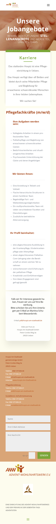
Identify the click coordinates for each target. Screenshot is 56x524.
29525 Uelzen (11, 366)
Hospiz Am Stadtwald (14, 357)
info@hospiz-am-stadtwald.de (22, 377)
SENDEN (44, 455)
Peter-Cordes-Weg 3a (14, 363)
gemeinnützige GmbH (14, 360)
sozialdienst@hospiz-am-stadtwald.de (25, 405)
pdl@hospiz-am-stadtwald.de (22, 391)
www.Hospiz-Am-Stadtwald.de (24, 380)
